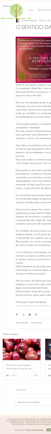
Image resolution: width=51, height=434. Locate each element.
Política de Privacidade (34, 430)
